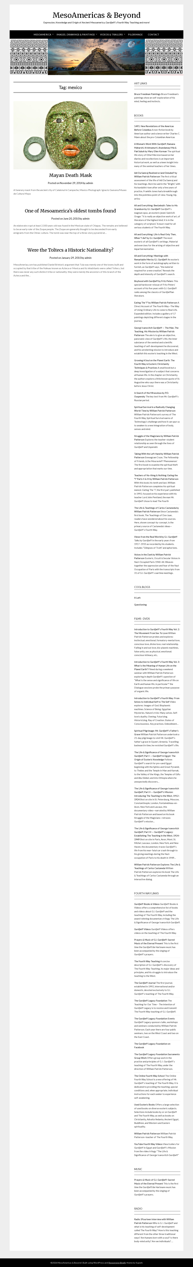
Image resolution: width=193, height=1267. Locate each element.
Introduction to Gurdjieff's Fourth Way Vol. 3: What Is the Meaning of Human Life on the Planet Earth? (157, 665)
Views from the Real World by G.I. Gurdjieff (155, 536)
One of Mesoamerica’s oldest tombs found (70, 211)
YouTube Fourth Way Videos (148, 1144)
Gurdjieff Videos (142, 929)
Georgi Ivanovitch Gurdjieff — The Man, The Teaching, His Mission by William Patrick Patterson (156, 331)
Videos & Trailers (111, 34)
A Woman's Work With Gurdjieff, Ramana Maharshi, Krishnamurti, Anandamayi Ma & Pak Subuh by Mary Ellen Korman (155, 148)
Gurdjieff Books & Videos (147, 904)
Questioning (140, 604)
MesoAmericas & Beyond (97, 15)
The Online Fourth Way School (149, 1075)
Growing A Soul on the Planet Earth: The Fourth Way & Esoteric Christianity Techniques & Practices (154, 364)
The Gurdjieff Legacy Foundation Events (154, 1018)
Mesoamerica (42, 34)
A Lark (137, 597)
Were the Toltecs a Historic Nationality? (70, 250)
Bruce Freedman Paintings (147, 94)
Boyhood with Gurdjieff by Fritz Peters (153, 281)
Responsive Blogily (117, 1262)
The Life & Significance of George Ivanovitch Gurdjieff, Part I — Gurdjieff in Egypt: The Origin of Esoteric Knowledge (156, 756)
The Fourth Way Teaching (147, 961)
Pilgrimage (135, 34)
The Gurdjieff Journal (145, 982)
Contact (153, 34)
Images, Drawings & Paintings (76, 34)
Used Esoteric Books (144, 1104)
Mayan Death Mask (70, 175)
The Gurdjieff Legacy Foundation (150, 1000)
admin (89, 183)
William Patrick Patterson (147, 1133)
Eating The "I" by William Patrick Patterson (155, 302)
